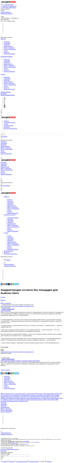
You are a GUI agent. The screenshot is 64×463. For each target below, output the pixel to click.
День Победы (47, 395)
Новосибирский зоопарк (23, 398)
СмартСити (11, 399)
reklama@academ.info (6, 13)
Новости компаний (9, 53)
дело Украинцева (15, 395)
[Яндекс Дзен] (4, 107)
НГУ (58, 396)
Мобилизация (36, 396)
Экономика (7, 43)
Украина (40, 399)
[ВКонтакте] (4, 98)
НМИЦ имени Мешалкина (8, 398)
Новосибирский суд (36, 398)
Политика (7, 41)
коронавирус (16, 396)
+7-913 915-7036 (36, 442)
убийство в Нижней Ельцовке (28, 399)
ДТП (52, 395)
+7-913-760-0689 (26, 441)
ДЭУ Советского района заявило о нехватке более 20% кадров (20, 361)
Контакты (3, 93)
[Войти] (1, 112)
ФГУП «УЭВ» (47, 399)
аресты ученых (27, 393)
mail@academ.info (6, 12)
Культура (6, 52)
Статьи (3, 74)
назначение (43, 396)
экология (17, 401)
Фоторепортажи (5, 92)
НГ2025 (54, 396)
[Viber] (4, 102)
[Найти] (2, 457)
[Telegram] (4, 99)
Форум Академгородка (8, 95)
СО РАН (17, 399)
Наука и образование (10, 49)
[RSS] (1, 286)
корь (22, 396)
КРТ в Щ (29, 396)
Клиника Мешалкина (7, 396)
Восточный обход (49, 393)
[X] (9, 284)
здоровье (56, 395)
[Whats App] (4, 105)
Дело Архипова (5, 395)
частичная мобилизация (7, 401)
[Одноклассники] (4, 101)
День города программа (36, 395)
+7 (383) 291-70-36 (8, 4)
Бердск (33, 393)
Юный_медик (24, 401)
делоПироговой (24, 395)
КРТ (25, 396)
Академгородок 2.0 (9, 393)
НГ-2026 (49, 396)
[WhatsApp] (13, 284)
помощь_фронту (54, 398)
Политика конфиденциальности (10, 449)
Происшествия (8, 46)
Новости (3, 39)
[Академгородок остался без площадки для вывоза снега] (17, 351)
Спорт (6, 50)
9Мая (2, 393)
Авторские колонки (6, 56)
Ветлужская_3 (40, 393)
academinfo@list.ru (14, 443)
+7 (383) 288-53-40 (8, 7)
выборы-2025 (58, 393)
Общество (7, 44)
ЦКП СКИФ (54, 399)
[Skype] (16, 284)
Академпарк (18, 393)
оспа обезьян (46, 398)
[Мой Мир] (6, 284)
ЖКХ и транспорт (9, 47)
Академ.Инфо (6, 310)
